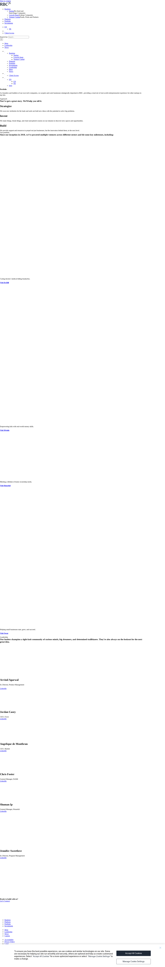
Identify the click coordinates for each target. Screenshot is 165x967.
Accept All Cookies (133, 953)
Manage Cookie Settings (133, 961)
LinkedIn (3, 688)
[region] (82, 955)
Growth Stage (14, 15)
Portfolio (7, 21)
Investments (8, 23)
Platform (7, 19)
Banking (7, 9)
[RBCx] (16, 916)
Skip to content (5, 1)
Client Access (9, 33)
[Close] (160, 947)
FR (10, 29)
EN (5, 27)
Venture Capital (14, 17)
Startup (11, 11)
